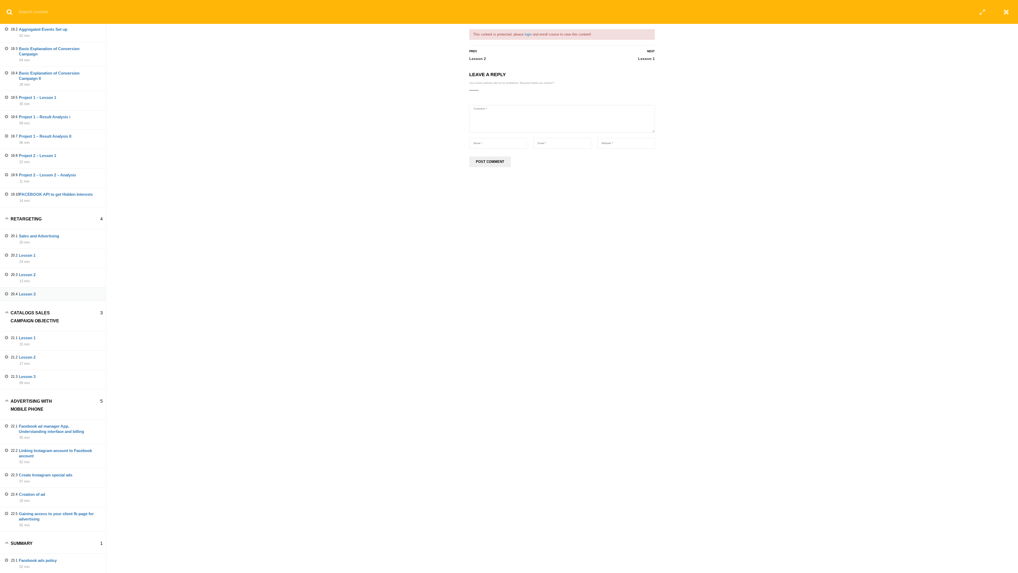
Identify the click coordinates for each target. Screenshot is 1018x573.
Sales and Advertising (39, 236)
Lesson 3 (27, 294)
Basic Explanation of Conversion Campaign (49, 51)
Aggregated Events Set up (43, 29)
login (528, 34)
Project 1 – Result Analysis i (44, 117)
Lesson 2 (477, 59)
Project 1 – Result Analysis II (45, 136)
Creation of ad (32, 494)
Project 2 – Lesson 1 (37, 155)
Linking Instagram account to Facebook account (55, 453)
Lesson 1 (646, 59)
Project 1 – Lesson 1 (37, 97)
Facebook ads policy (38, 560)
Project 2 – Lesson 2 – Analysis (47, 175)
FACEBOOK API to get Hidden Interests (56, 194)
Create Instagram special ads (45, 475)
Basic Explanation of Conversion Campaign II (49, 76)
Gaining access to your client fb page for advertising (56, 516)
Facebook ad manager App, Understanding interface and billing (51, 429)
